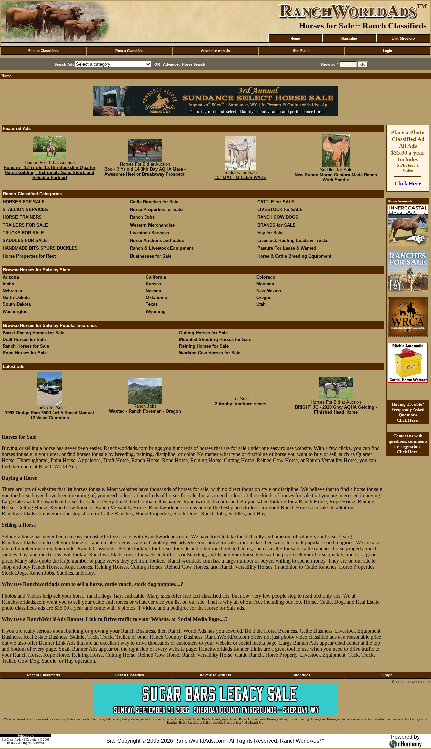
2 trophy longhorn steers (240, 403)
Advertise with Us (215, 51)
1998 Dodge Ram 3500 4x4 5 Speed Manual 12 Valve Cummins (49, 415)
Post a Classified (129, 51)
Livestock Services (149, 232)
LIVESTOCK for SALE (280, 209)
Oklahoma (156, 297)
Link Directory (403, 38)
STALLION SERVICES (25, 209)
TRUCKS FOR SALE (23, 232)
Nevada (153, 290)
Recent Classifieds (43, 51)
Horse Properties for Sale (156, 209)
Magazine (349, 38)
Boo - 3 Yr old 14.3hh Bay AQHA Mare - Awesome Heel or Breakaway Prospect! (145, 172)
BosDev (12, 743)
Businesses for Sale (150, 256)
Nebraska (12, 290)
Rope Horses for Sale (25, 352)
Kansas (153, 283)
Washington (15, 311)
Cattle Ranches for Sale (154, 201)
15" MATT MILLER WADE (240, 177)
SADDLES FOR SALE (25, 240)
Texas (152, 304)
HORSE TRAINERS (22, 217)
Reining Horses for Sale (204, 346)
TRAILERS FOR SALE (25, 225)
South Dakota (17, 304)
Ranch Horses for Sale (26, 346)
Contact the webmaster (411, 682)
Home (295, 38)
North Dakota (16, 297)
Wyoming (156, 311)
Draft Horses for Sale (24, 339)
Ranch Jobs (142, 217)
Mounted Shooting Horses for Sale (215, 339)
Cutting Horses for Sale (203, 332)
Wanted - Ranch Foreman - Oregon (145, 411)
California (156, 277)
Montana (265, 283)
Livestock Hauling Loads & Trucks (292, 240)
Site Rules (301, 51)
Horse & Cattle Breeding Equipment (294, 256)
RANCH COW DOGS (277, 217)
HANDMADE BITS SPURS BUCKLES (40, 248)
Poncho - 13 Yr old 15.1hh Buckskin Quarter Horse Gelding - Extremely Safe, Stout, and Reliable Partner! (49, 172)
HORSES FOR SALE (24, 201)
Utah (261, 304)
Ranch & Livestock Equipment (161, 248)
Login (387, 51)
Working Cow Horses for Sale (209, 352)
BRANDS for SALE (276, 225)
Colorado (265, 277)
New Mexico (268, 290)
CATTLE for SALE (275, 201)
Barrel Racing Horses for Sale (33, 332)
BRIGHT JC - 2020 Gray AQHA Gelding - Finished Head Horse (336, 410)
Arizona (11, 277)
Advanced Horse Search (184, 64)
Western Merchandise (152, 225)
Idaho (8, 283)
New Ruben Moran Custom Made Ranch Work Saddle (336, 177)
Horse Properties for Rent (29, 256)
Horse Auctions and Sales (157, 240)
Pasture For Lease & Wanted (286, 248)
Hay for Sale (270, 232)
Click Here (407, 183)
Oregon (264, 297)
